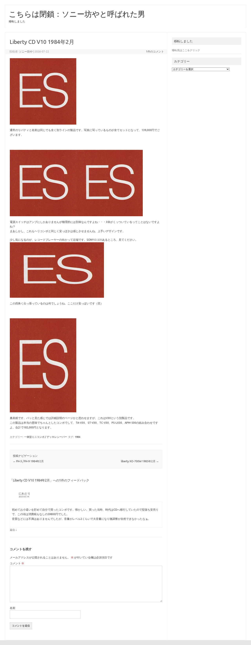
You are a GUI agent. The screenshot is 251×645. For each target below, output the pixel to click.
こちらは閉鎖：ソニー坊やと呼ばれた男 (77, 14)
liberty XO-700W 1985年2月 (140, 461)
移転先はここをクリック (186, 50)
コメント (17, 563)
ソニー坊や (26, 51)
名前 (12, 608)
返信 (12, 529)
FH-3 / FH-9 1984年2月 (28, 461)
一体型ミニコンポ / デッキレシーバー (45, 436)
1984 (77, 436)
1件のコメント (155, 51)
